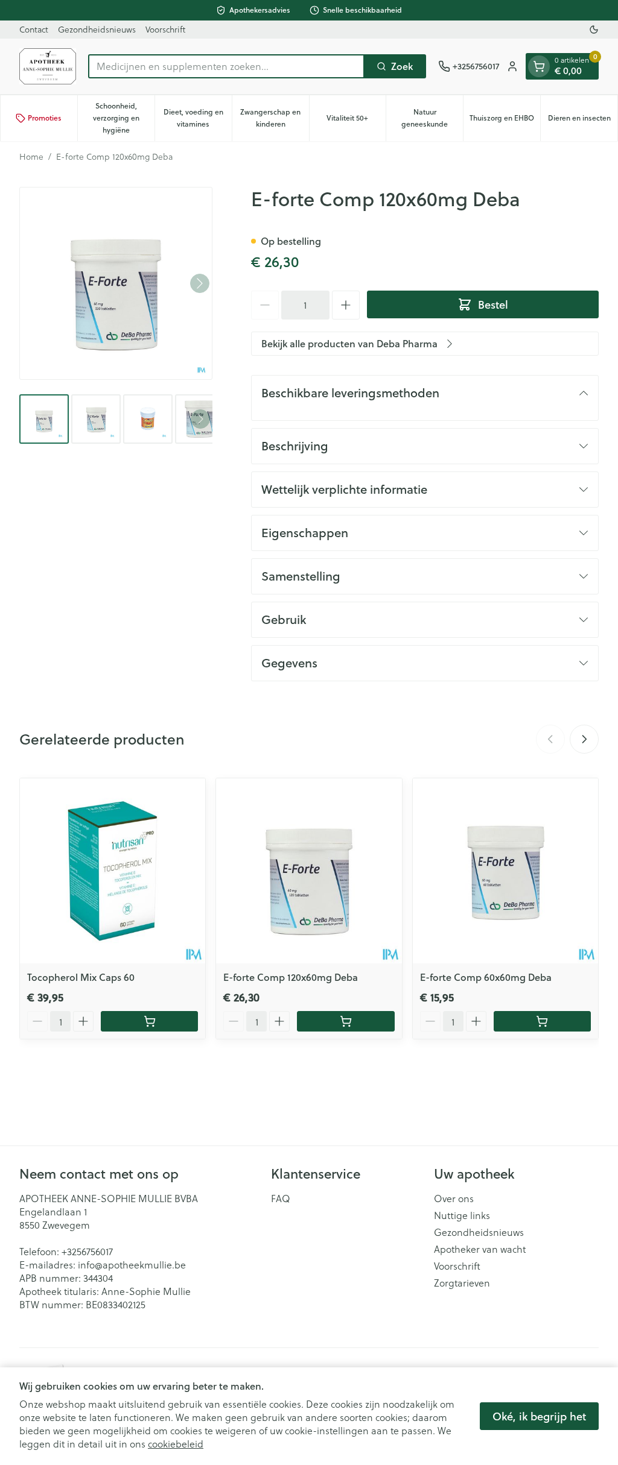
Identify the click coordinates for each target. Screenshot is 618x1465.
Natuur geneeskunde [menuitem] (432, 118)
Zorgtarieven (462, 1283)
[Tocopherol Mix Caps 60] (112, 870)
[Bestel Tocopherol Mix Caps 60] (149, 1021)
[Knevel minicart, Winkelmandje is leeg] (539, 66)
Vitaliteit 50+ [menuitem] (356, 121)
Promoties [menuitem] (45, 118)
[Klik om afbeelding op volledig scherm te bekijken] (116, 283)
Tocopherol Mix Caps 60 (81, 977)
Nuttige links (462, 1215)
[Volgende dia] (584, 739)
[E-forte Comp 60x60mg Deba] (505, 870)
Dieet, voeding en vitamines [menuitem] (198, 118)
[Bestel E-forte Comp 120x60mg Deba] (345, 1021)
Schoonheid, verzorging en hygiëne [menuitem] (123, 118)
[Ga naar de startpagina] (47, 66)
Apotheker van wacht (480, 1249)
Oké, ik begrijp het (539, 1416)
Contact (33, 29)
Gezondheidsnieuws (97, 29)
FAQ (280, 1198)
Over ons (454, 1198)
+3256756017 (87, 1251)
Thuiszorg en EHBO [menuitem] (505, 121)
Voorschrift (165, 29)
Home (31, 157)
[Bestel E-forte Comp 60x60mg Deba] (542, 1021)
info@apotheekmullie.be (132, 1264)
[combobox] (226, 66)
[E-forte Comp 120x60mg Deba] (308, 870)
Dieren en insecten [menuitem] (582, 121)
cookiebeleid (175, 1444)
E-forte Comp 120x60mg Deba (290, 977)
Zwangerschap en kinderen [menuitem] (274, 118)
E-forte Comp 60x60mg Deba (486, 977)
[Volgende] (199, 283)
